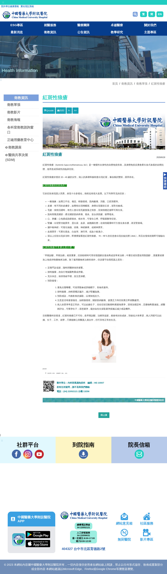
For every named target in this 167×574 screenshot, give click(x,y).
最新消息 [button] (17, 32)
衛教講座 (15, 147)
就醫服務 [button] (50, 25)
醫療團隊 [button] (83, 25)
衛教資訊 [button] (50, 32)
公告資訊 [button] (83, 32)
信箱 (139, 454)
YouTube (39, 454)
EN (160, 14)
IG (27, 454)
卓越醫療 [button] (117, 25)
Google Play (38, 535)
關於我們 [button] (150, 25)
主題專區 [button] (150, 32)
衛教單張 (142, 83)
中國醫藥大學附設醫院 (83, 515)
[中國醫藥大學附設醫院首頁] (24, 15)
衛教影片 (13, 112)
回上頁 (104, 415)
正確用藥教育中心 (20, 140)
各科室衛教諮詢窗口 (20, 130)
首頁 (115, 83)
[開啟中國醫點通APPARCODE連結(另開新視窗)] (18, 539)
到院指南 (83, 454)
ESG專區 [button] (16, 25)
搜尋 (135, 14)
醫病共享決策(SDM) (16, 157)
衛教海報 (13, 120)
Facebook (16, 454)
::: (3, 2)
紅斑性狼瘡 (158, 83)
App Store (38, 544)
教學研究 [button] (117, 32)
